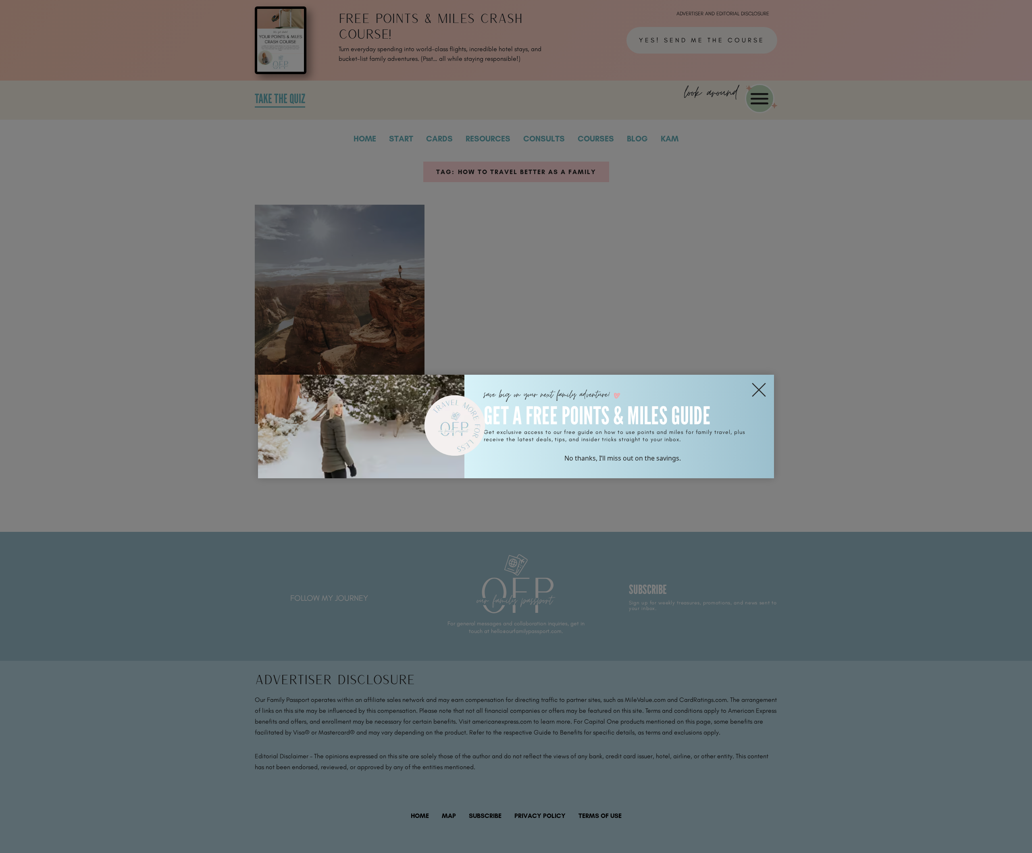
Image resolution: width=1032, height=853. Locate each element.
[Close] (759, 390)
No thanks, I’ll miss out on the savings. (622, 458)
